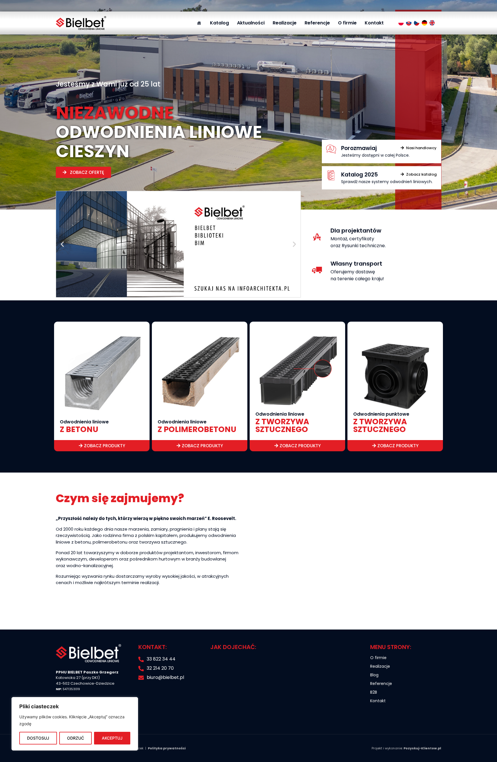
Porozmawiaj (359, 148)
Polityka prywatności (167, 748)
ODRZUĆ (75, 738)
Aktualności (251, 23)
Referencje (317, 23)
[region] (75, 724)
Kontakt (374, 23)
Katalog (219, 23)
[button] (62, 244)
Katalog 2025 (359, 174)
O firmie (347, 23)
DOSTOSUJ (38, 738)
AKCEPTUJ (112, 738)
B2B (373, 692)
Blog (374, 675)
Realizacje (285, 23)
